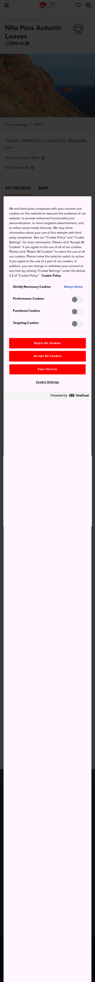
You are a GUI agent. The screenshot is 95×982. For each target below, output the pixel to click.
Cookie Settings (47, 382)
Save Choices (47, 369)
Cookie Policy (51, 276)
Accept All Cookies (47, 356)
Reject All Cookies (47, 343)
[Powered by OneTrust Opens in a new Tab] (69, 397)
